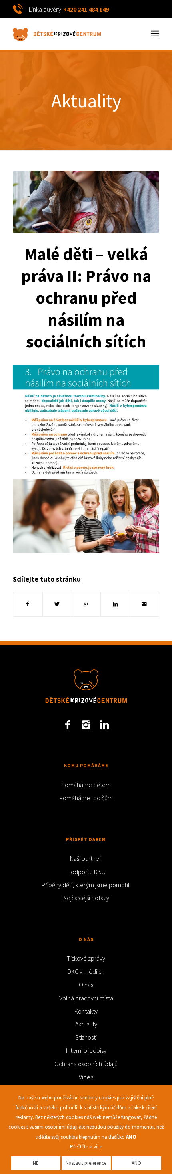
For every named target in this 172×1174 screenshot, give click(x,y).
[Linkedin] (104, 725)
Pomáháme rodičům (86, 798)
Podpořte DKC (86, 872)
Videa (86, 1077)
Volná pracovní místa (86, 998)
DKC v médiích (86, 971)
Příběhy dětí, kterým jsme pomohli (86, 885)
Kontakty (86, 1011)
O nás (86, 985)
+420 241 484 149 (86, 9)
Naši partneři (86, 858)
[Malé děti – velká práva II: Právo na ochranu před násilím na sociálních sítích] (86, 202)
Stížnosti (86, 1037)
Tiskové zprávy (86, 958)
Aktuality (86, 101)
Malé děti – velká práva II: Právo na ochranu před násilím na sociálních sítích (86, 297)
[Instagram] (86, 725)
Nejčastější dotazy (86, 898)
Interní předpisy (86, 1050)
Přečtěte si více (86, 1146)
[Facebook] (68, 725)
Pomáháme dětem (86, 785)
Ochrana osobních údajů (86, 1064)
